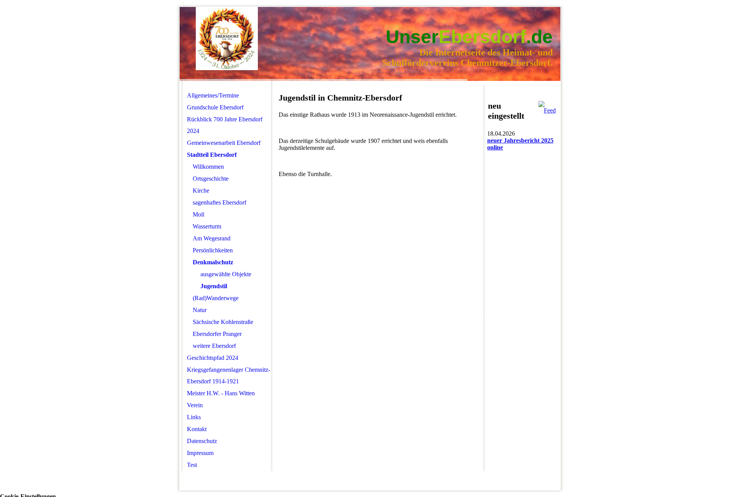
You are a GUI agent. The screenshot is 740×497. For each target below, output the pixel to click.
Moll (198, 214)
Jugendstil (213, 286)
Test (192, 465)
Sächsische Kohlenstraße (223, 322)
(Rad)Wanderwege (216, 298)
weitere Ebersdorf (214, 346)
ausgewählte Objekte (225, 274)
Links (194, 417)
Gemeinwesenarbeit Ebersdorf (224, 142)
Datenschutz (202, 441)
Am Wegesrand (211, 238)
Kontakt (197, 429)
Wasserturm (207, 226)
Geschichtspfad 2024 (212, 357)
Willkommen (208, 166)
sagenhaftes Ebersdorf (219, 202)
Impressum (200, 453)
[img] (227, 39)
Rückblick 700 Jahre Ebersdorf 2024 (224, 125)
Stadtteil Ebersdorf (212, 154)
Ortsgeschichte (211, 178)
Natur (200, 310)
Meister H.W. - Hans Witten (221, 393)
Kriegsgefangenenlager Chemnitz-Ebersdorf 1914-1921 (228, 375)
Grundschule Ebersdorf (215, 107)
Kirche (201, 190)
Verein (195, 405)
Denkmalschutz (213, 262)
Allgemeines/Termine (213, 95)
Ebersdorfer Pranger (217, 334)
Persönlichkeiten (213, 250)
